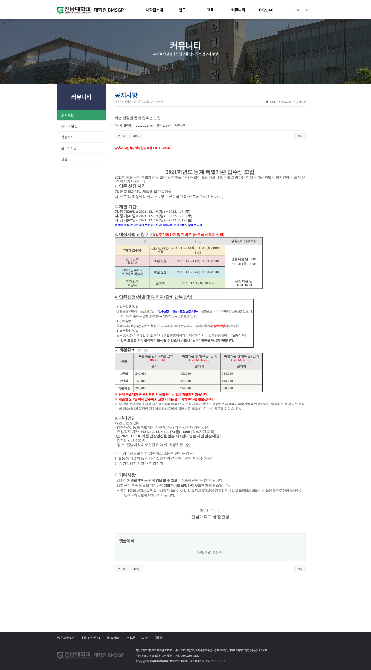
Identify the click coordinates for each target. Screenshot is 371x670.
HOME (272, 102)
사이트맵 (130, 637)
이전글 (121, 136)
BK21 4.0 (266, 9)
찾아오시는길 (113, 637)
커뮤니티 (238, 9)
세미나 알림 (69, 126)
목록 (300, 136)
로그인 (144, 637)
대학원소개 (154, 9)
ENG (308, 10)
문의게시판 (69, 147)
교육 (210, 9)
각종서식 (67, 137)
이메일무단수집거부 (91, 637)
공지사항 (67, 115)
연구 (182, 9)
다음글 (136, 136)
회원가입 (159, 637)
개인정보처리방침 (65, 637)
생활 (64, 158)
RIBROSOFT (220, 661)
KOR (296, 10)
